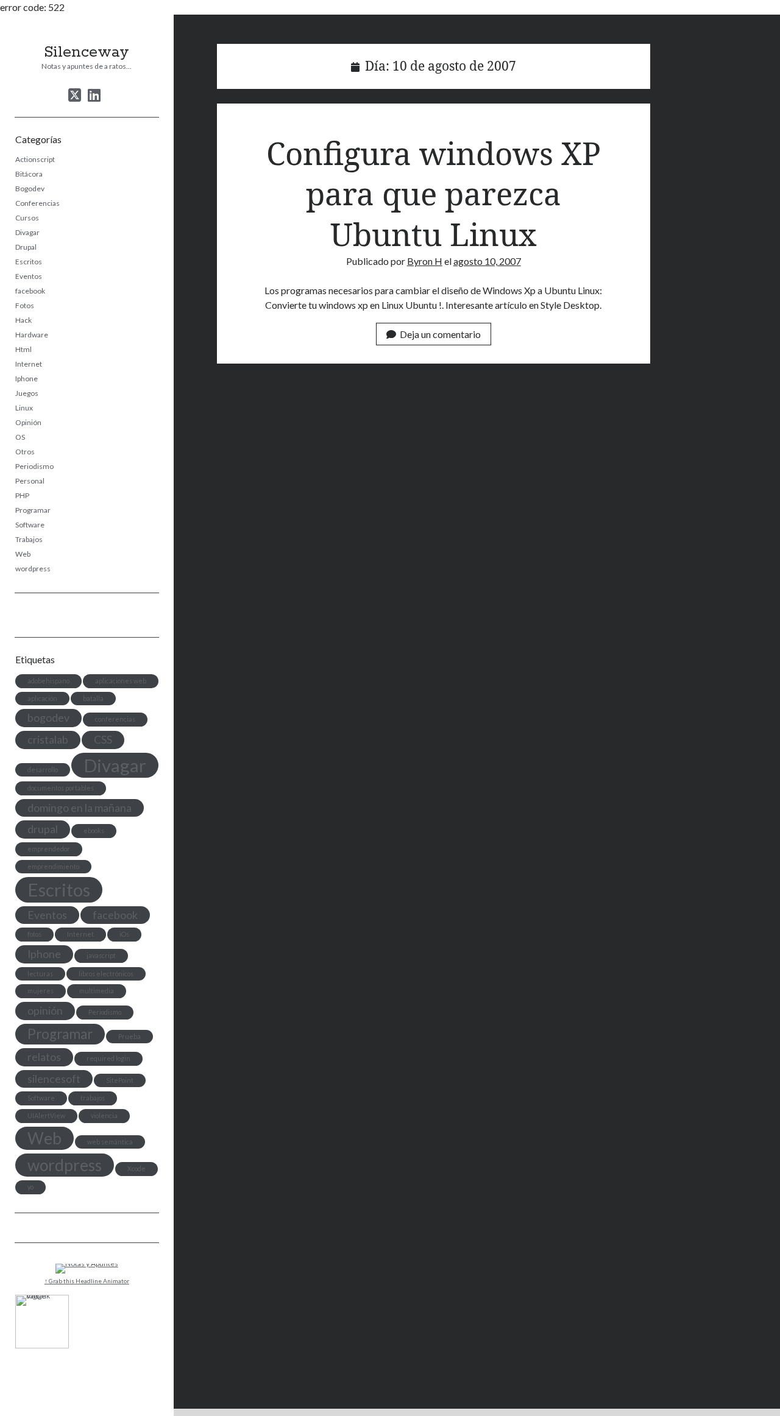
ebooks (93, 830)
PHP (22, 495)
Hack (23, 320)
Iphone (26, 378)
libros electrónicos (106, 973)
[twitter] (74, 95)
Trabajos (29, 539)
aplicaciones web (120, 681)
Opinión (28, 422)
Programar (33, 510)
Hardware (31, 334)
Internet (28, 363)
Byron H (424, 261)
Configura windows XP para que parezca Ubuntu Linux (433, 193)
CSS (103, 739)
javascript (101, 955)
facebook (30, 290)
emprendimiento (53, 866)
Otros (25, 451)
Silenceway (86, 52)
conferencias (115, 719)
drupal (42, 829)
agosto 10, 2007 (487, 261)
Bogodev (29, 188)
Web (22, 553)
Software (29, 524)
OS (20, 437)
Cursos (27, 217)
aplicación (42, 698)
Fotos (24, 305)
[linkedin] (94, 95)
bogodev (48, 717)
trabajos (92, 1098)
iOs (124, 934)
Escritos (28, 261)
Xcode (136, 1168)
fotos (34, 934)
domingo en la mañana (79, 807)
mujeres (40, 991)
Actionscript (35, 159)
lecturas (40, 973)
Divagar (27, 232)
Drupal (26, 247)
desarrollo (42, 769)
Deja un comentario (440, 334)
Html (23, 349)
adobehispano (48, 681)
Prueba (129, 1036)
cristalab (47, 739)
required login (108, 1058)
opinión (45, 1010)
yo (30, 1187)
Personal (29, 480)
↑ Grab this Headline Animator (86, 1280)
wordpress (33, 568)
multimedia (96, 991)
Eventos (28, 276)
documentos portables (60, 788)
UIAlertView (46, 1115)
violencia (104, 1115)
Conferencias (37, 203)
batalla (93, 698)
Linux (24, 407)
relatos (44, 1057)
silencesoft (53, 1079)
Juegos (26, 393)
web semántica (110, 1142)
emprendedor (48, 849)
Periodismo (34, 466)
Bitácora (29, 173)
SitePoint (119, 1080)
